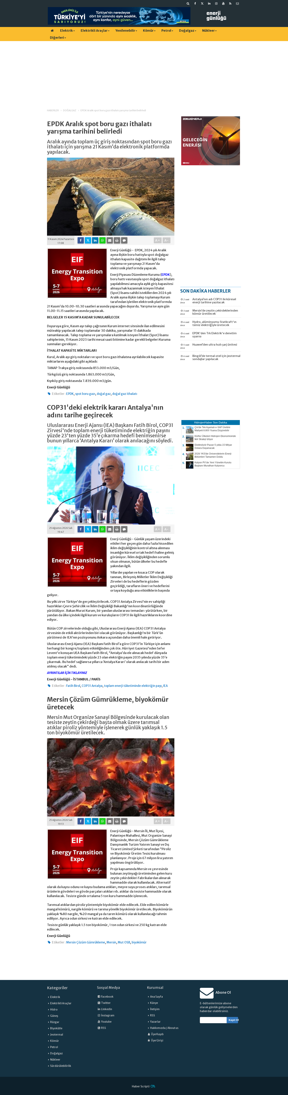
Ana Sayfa (156, 996)
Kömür (148, 30)
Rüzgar (54, 1022)
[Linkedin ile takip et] (209, 3)
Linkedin (106, 1009)
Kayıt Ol (233, 1020)
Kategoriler (57, 987)
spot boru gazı (85, 394)
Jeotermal (56, 1034)
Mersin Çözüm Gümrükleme (85, 942)
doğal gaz (104, 394)
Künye (154, 1003)
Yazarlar (155, 1021)
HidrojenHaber (203, 422)
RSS (103, 1028)
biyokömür (139, 942)
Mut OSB (124, 942)
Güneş (54, 1016)
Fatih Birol (73, 686)
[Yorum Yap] (124, 240)
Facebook (107, 996)
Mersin (111, 942)
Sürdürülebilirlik (60, 1066)
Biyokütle (56, 1028)
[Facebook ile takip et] (195, 3)
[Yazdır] (117, 240)
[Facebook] (81, 240)
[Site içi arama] (188, 3)
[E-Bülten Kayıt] (237, 3)
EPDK (165, 275)
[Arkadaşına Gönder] (110, 240)
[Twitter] (88, 240)
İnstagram (107, 1015)
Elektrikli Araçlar (94, 30)
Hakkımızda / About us (164, 1028)
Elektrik (66, 30)
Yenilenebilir (125, 30)
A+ (157, 240)
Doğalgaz (186, 30)
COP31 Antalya (92, 686)
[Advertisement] (144, 71)
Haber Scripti (140, 1086)
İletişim (155, 1009)
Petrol (166, 30)
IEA (165, 686)
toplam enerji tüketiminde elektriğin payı (133, 686)
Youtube (106, 1021)
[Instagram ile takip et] (216, 3)
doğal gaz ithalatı (124, 394)
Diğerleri (57, 38)
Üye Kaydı (157, 1034)
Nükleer (208, 30)
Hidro (54, 1009)
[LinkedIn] (95, 240)
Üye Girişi (157, 1040)
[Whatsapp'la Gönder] (102, 240)
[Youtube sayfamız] (223, 3)
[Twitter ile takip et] (202, 3)
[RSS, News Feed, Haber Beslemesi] (230, 3)
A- (166, 240)
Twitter (106, 1003)
